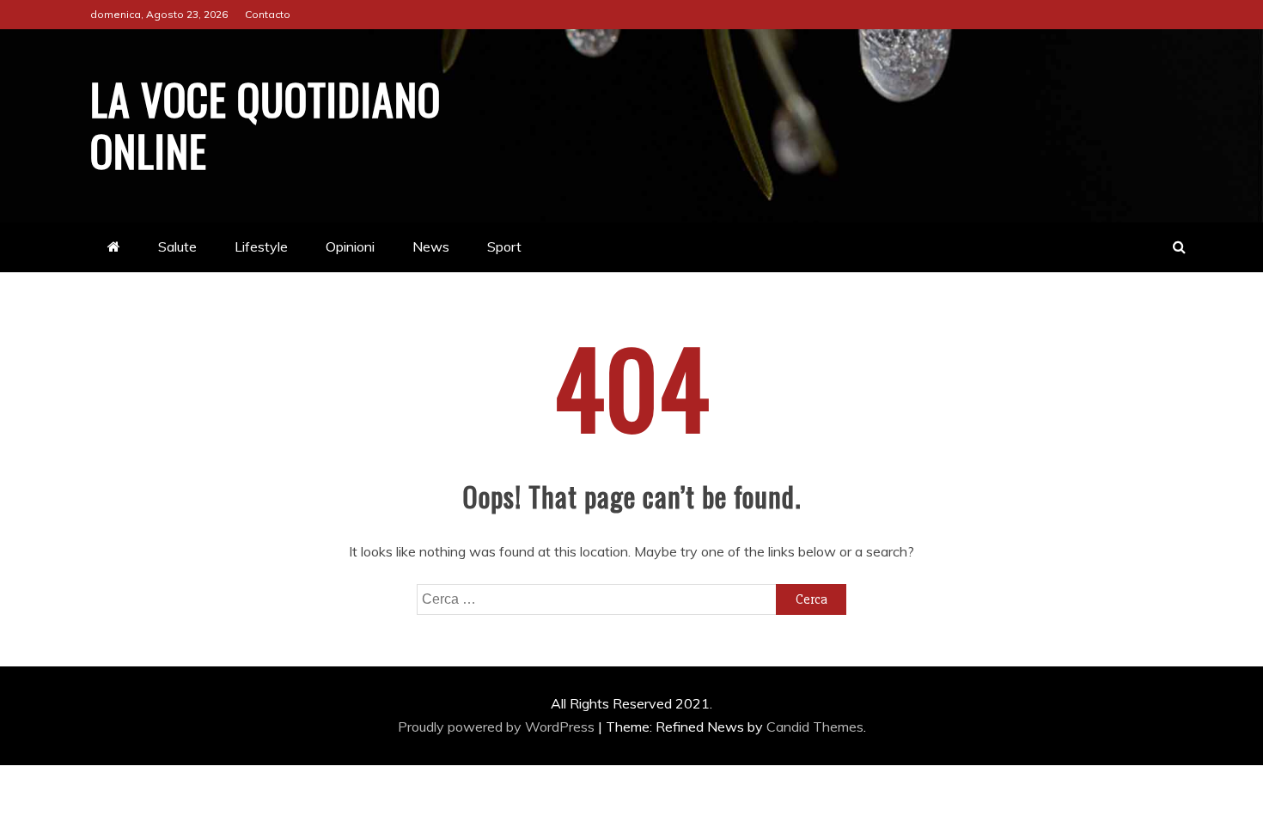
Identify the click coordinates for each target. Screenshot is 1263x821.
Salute (177, 246)
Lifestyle (261, 246)
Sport (504, 246)
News (430, 246)
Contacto (267, 14)
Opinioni (350, 246)
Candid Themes (814, 726)
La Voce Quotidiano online (265, 123)
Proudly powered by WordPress (498, 726)
